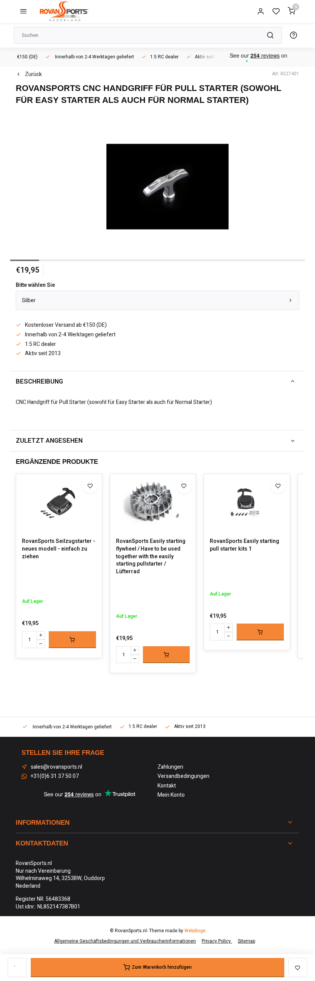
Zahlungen (170, 767)
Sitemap (246, 941)
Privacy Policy (217, 941)
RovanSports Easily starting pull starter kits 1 (244, 545)
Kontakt (167, 786)
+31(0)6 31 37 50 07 (55, 776)
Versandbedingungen (183, 776)
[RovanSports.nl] (64, 11)
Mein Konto (171, 795)
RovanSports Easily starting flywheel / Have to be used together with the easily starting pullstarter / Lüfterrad (151, 556)
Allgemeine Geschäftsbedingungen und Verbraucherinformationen (125, 941)
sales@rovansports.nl (56, 767)
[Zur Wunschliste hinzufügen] (90, 485)
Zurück (33, 74)
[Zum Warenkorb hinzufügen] (72, 639)
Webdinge (195, 931)
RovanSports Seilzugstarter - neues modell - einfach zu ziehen (58, 549)
